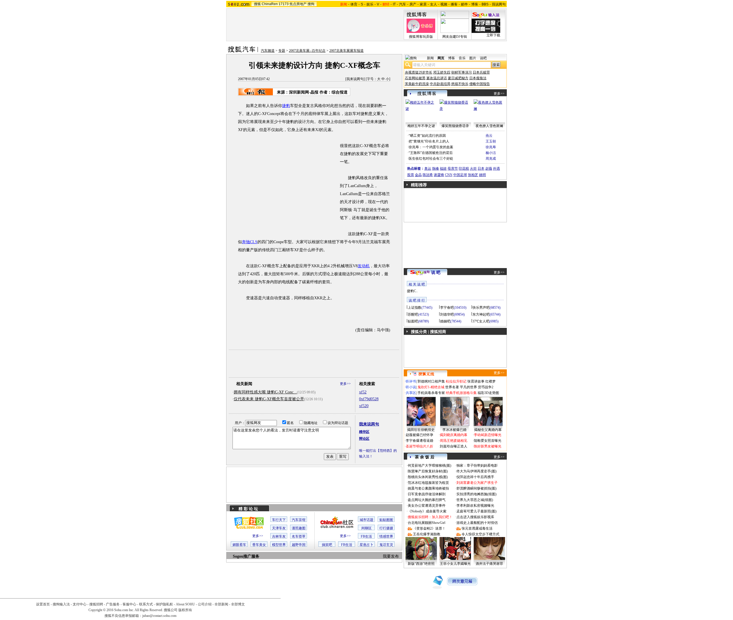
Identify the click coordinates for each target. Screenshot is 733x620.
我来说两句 (355, 79)
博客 (474, 4)
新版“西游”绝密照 (421, 564)
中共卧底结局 (440, 84)
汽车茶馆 (299, 520)
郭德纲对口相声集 (431, 381)
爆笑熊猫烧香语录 (455, 126)
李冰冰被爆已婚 (454, 430)
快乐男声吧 (481, 308)
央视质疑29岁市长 (418, 72)
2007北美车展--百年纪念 (307, 51)
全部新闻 (221, 604)
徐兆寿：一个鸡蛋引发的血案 (431, 147)
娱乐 (369, 4)
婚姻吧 (445, 321)
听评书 (411, 381)
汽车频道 (268, 51)
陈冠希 (428, 175)
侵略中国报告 (479, 84)
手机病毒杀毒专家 (431, 393)
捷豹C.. (412, 291)
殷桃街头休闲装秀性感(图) (428, 477)
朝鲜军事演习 (461, 72)
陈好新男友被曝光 (487, 446)
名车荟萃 (299, 536)
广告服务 (113, 604)
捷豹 (286, 106)
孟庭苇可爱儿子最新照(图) (476, 511)
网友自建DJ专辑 (454, 37)
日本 (481, 169)
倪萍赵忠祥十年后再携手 (475, 477)
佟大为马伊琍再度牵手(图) (476, 471)
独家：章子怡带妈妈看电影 (477, 465)
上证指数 (414, 308)
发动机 (364, 266)
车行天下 (279, 520)
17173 (284, 4)
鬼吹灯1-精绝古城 (430, 387)
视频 (443, 4)
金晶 (418, 175)
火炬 (473, 169)
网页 (441, 58)
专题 (281, 51)
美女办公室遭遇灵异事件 (427, 506)
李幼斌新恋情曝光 (487, 435)
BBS (485, 4)
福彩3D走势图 (488, 393)
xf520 (364, 406)
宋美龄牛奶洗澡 (417, 84)
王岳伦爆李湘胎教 (426, 534)
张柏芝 (473, 175)
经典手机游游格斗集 (461, 393)
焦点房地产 (298, 4)
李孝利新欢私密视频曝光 (475, 506)
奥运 (427, 169)
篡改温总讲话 (436, 78)
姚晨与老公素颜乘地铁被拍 (428, 488)
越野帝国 (299, 545)
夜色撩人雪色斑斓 (489, 126)
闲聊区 (366, 528)
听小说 (411, 387)
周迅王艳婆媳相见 (453, 441)
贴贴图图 (386, 520)
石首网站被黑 (415, 78)
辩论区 (364, 439)
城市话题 (366, 520)
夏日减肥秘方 (458, 78)
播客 (454, 4)
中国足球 (460, 175)
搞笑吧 (327, 545)
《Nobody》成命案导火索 (427, 511)
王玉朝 (491, 141)
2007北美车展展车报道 (346, 51)
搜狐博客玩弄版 (421, 37)
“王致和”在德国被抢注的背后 (431, 153)
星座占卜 (366, 545)
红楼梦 (490, 381)
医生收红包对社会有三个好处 (431, 159)
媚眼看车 (239, 545)
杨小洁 (491, 153)
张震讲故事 (475, 381)
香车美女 (259, 545)
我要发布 (391, 556)
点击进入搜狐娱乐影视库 (475, 517)
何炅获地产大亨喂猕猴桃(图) (429, 465)
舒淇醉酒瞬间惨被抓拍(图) (476, 488)
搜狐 (257, 4)
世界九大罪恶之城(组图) (474, 500)
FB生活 (366, 536)
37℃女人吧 (480, 321)
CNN (448, 175)
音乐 (462, 58)
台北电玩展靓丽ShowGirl (426, 523)
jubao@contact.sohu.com (159, 616)
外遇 (496, 169)
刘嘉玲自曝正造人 (453, 446)
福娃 (443, 169)
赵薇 (488, 169)
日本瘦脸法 (477, 78)
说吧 (483, 58)
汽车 (402, 4)
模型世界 (279, 545)
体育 (353, 4)
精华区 (364, 432)
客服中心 (129, 604)
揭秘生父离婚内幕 (488, 430)
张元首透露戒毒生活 (477, 528)
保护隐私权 (164, 604)
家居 (423, 4)
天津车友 (279, 528)
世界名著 (452, 387)
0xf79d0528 (369, 399)
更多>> (345, 384)
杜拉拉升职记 (456, 381)
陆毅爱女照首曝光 (487, 441)
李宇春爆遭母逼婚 (419, 441)
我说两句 (499, 4)
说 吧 (435, 272)
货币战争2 (485, 387)
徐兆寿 (491, 147)
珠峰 (435, 169)
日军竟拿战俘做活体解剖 (427, 494)
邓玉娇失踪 (441, 72)
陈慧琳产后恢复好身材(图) (428, 471)
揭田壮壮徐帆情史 (421, 430)
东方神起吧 (481, 314)
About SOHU (185, 604)
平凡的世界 (468, 387)
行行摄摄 (386, 528)
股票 (410, 175)
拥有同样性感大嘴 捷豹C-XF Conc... (265, 392)
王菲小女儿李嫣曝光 (455, 564)
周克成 (491, 159)
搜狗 (311, 4)
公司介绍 (205, 604)
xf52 (362, 392)
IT (394, 4)
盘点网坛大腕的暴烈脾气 (427, 500)
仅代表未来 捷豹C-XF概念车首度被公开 (269, 399)
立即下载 (493, 35)
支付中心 (79, 604)
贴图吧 (413, 321)
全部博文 (238, 604)
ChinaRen (270, 4)
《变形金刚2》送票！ (429, 528)
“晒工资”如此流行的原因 (427, 136)
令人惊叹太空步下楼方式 (480, 534)
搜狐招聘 (96, 604)
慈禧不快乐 (459, 84)
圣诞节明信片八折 (419, 446)
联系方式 (146, 604)
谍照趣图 (299, 528)
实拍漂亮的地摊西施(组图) (476, 494)
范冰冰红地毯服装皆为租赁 (428, 483)
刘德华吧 (447, 314)
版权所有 (185, 610)
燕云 (489, 136)
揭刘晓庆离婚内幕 (453, 435)
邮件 (464, 4)
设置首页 (43, 604)
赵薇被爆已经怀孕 (419, 435)
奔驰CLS (249, 242)
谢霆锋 (439, 175)
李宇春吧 (447, 308)
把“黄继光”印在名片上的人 (429, 141)
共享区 (411, 393)
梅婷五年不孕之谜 (421, 126)
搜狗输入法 (61, 604)
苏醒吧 (413, 314)
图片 (472, 58)
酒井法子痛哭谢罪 (489, 564)
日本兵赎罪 (481, 72)
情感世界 (386, 536)
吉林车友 (279, 536)
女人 (433, 4)
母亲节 (453, 169)
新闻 (430, 58)
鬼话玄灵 (386, 545)
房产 (412, 4)
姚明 (482, 175)
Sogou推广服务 (246, 556)
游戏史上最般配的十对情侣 (477, 523)
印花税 (464, 169)
